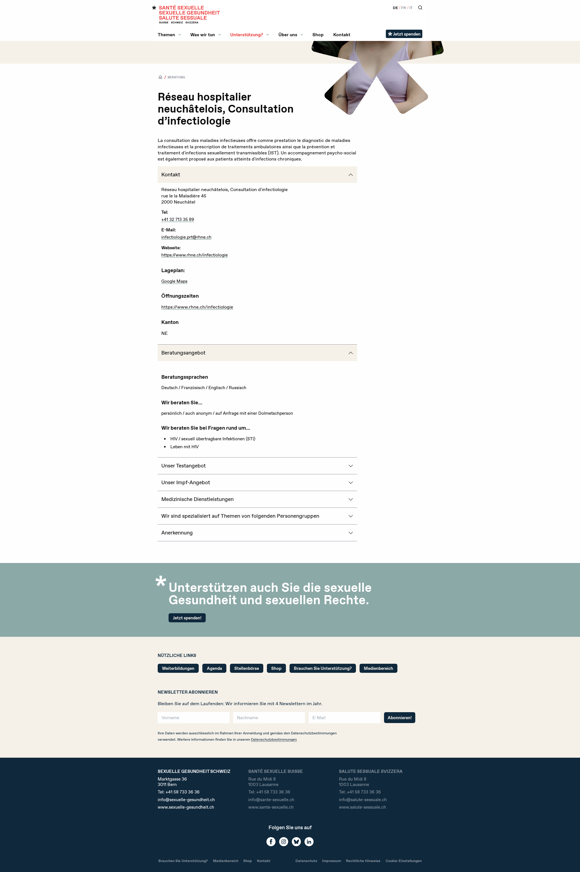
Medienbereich (378, 668)
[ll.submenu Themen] (179, 34)
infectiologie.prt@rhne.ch (186, 237)
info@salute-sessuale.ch (363, 799)
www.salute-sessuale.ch (362, 807)
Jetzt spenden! (187, 618)
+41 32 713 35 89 (177, 219)
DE (395, 7)
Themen (166, 35)
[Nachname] (269, 719)
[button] (570, 861)
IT (411, 7)
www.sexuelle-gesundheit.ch (186, 807)
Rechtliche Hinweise (363, 860)
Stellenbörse (246, 668)
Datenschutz (306, 860)
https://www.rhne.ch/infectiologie (194, 255)
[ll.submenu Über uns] (301, 34)
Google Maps (174, 281)
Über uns (287, 35)
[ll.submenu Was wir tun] (219, 34)
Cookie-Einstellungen (404, 860)
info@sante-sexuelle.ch (271, 799)
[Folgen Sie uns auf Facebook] (271, 841)
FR (403, 7)
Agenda (214, 668)
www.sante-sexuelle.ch (271, 807)
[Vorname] (194, 719)
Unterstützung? (246, 35)
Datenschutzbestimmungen (274, 739)
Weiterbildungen (178, 668)
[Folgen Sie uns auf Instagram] (283, 841)
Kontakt (341, 35)
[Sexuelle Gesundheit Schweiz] (186, 14)
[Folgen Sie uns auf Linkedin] (309, 841)
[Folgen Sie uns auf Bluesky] (296, 841)
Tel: (179, 792)
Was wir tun (202, 35)
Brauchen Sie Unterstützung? (323, 668)
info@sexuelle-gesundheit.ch (186, 799)
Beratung (176, 77)
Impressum (331, 860)
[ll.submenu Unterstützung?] (267, 34)
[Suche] (420, 7)
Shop (318, 35)
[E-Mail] (344, 719)
